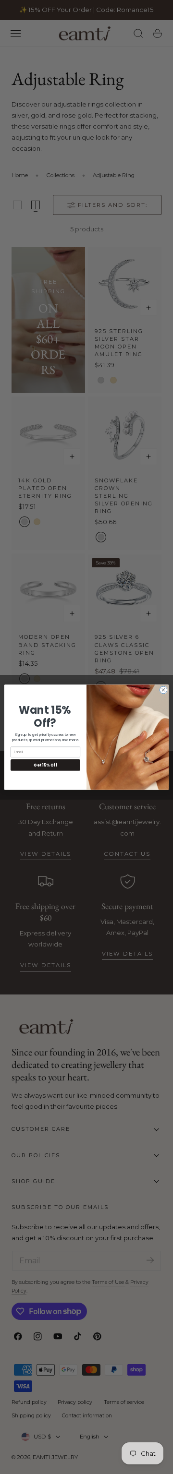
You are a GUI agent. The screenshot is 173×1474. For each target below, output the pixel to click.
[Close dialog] (163, 689)
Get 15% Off (45, 764)
